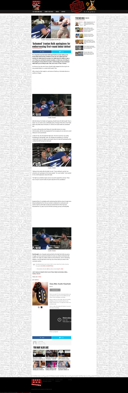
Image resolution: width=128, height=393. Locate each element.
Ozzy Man (41, 341)
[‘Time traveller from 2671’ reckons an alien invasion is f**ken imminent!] (64, 353)
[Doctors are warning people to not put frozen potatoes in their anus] (79, 36)
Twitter (39, 276)
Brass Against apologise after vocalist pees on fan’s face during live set (89, 47)
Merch (57, 11)
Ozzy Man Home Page (37, 11)
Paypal (70, 379)
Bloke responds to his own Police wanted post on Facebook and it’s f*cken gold (89, 23)
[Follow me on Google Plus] (94, 12)
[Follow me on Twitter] (88, 12)
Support (63, 11)
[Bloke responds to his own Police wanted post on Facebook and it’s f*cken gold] (79, 24)
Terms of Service (26, 392)
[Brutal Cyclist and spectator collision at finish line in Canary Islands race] (64, 364)
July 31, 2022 (60, 269)
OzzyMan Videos (47, 381)
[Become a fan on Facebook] (86, 12)
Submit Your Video (49, 11)
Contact (57, 381)
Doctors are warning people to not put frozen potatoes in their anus (89, 35)
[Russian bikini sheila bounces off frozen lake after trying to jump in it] (79, 54)
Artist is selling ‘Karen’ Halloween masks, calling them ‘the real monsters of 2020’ (89, 42)
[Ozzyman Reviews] (36, 385)
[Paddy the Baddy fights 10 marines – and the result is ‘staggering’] (51, 353)
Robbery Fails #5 (36, 273)
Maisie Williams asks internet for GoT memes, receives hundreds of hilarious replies (89, 30)
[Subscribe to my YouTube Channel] (90, 12)
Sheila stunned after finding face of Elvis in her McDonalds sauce (38, 369)
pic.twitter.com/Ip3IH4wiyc (47, 265)
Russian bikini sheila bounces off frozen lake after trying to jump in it (89, 53)
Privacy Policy (19, 392)
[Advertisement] (51, 84)
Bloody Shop (59, 379)
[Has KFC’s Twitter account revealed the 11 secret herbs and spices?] (39, 353)
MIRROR (37, 279)
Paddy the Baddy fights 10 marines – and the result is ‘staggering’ (51, 359)
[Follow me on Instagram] (92, 12)
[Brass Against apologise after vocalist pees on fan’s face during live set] (79, 48)
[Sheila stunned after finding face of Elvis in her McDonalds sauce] (39, 364)
